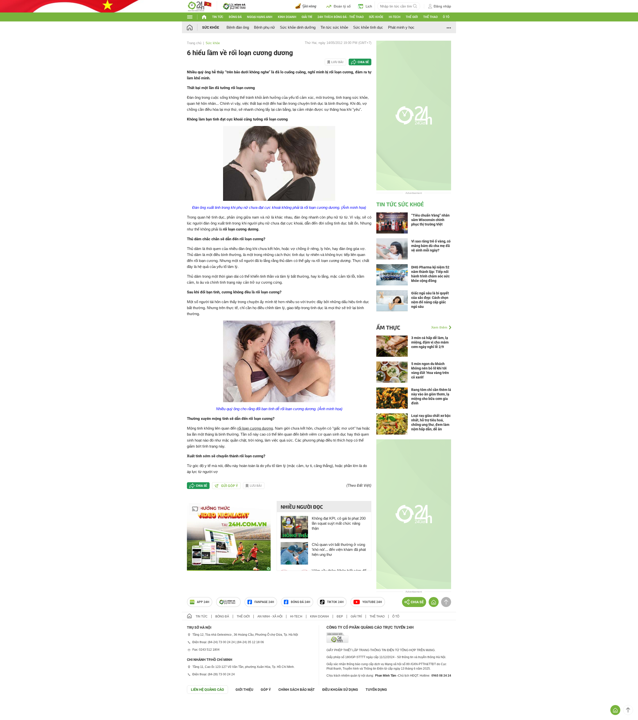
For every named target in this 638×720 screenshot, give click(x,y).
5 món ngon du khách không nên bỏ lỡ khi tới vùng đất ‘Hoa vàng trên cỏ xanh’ (430, 370)
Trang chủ (194, 43)
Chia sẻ (363, 62)
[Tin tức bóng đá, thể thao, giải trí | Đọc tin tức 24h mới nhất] (199, 6)
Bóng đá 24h (300, 602)
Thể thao (430, 17)
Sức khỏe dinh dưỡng (298, 27)
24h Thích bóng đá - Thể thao (341, 17)
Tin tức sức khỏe (334, 27)
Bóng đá (235, 17)
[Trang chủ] (194, 27)
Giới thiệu (244, 690)
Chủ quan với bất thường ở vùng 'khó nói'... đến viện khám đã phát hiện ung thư (339, 549)
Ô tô (446, 17)
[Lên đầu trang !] (628, 710)
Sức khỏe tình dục (368, 27)
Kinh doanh (287, 17)
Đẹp (340, 616)
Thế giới (412, 17)
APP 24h (203, 602)
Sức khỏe (376, 17)
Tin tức (217, 17)
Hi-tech (394, 17)
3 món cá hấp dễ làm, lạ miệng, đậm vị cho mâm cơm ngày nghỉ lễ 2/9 (430, 342)
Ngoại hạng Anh (259, 17)
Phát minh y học (401, 27)
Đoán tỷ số (342, 6)
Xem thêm (439, 327)
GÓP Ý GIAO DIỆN (14, 706)
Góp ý (266, 690)
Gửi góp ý (229, 486)
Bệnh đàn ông (238, 27)
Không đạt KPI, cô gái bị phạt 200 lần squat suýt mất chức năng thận (339, 523)
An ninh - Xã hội (269, 616)
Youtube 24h (372, 602)
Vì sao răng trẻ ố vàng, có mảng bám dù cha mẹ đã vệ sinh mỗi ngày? (431, 245)
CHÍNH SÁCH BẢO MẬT (296, 690)
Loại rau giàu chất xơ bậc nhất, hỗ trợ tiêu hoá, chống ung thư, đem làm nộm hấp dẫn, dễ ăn (431, 422)
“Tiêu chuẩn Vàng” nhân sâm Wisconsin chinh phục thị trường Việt (430, 219)
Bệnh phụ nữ (264, 27)
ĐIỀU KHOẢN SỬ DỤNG (340, 690)
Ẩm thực (388, 327)
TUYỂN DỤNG (376, 690)
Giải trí (307, 17)
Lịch (369, 6)
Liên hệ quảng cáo (207, 690)
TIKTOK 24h (335, 602)
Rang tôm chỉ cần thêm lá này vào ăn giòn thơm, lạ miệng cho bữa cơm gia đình (431, 396)
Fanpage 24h (264, 602)
